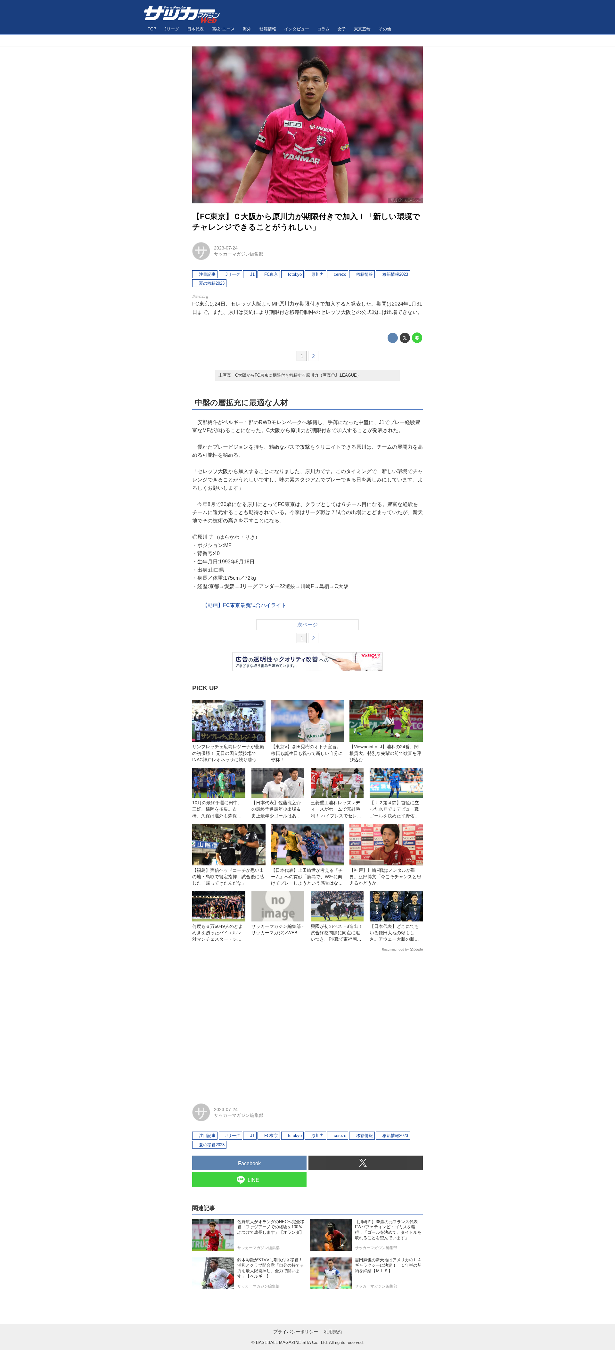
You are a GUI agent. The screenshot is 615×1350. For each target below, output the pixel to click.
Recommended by (395, 949)
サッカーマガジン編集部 (238, 254)
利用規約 (333, 1331)
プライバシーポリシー (295, 1331)
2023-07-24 (226, 247)
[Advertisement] (307, 1024)
